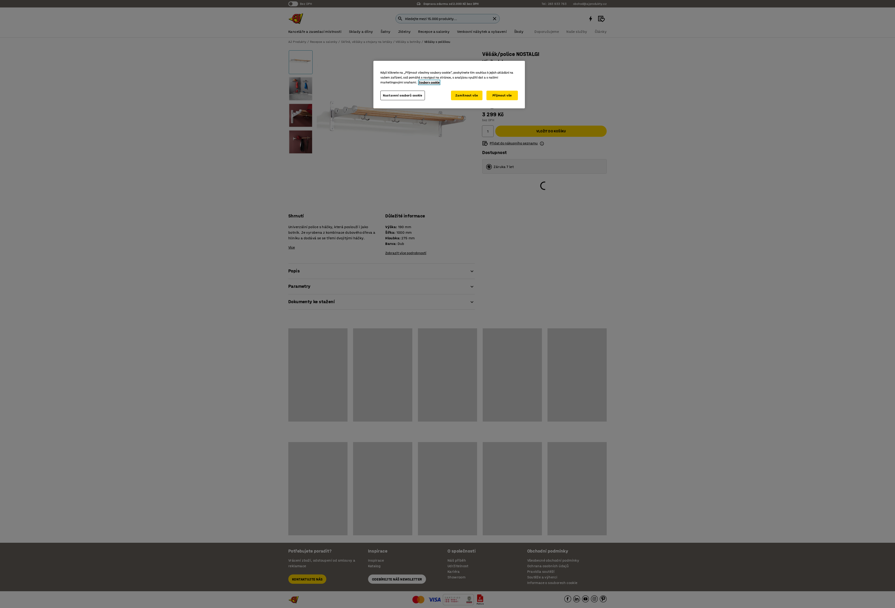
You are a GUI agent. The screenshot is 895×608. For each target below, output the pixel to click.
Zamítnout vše (466, 95)
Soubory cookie (429, 82)
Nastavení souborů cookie (402, 95)
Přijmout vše (502, 95)
